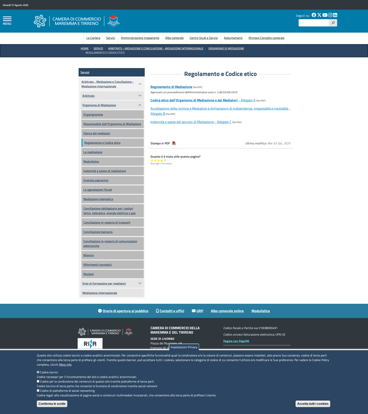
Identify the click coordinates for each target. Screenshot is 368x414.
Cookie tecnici (49, 372)
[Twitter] (319, 15)
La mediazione (92, 152)
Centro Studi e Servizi (204, 37)
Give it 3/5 (158, 160)
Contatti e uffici (172, 311)
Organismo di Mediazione (226, 48)
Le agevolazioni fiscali (97, 189)
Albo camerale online (227, 311)
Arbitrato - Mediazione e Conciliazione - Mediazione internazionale (155, 48)
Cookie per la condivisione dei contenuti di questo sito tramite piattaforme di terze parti (97, 381)
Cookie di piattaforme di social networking (67, 390)
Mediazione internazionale (99, 293)
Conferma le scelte (52, 403)
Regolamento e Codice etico (102, 142)
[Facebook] (314, 15)
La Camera (93, 37)
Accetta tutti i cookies (313, 403)
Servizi (110, 37)
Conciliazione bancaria (98, 232)
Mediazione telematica (98, 199)
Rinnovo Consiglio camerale (266, 37)
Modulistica (91, 161)
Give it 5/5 (165, 160)
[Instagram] (330, 15)
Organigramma (93, 114)
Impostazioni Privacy (184, 347)
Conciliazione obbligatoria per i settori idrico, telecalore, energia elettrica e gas (109, 210)
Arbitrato (88, 95)
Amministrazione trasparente (140, 37)
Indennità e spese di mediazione (104, 171)
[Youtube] (325, 15)
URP (199, 311)
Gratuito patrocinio (95, 180)
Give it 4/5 (161, 160)
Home (85, 48)
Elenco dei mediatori (96, 133)
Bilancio (88, 255)
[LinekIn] (335, 15)
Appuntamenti (233, 37)
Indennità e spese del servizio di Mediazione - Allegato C (191, 121)
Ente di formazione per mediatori (104, 283)
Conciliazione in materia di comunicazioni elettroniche (110, 243)
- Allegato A (202, 100)
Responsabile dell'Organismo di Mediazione (112, 124)
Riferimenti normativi (97, 264)
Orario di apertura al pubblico (125, 311)
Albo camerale (174, 37)
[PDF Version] (174, 143)
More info (65, 364)
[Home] (77, 21)
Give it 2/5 (155, 160)
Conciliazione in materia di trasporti (106, 222)
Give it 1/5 (152, 160)
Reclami (88, 274)
